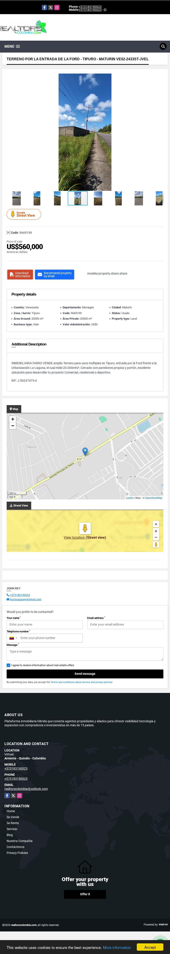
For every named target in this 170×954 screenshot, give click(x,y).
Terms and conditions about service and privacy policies (81, 682)
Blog (10, 835)
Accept (150, 947)
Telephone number (18, 631)
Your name (14, 618)
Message (13, 645)
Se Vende (13, 817)
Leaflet (129, 497)
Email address (96, 618)
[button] (159, 77)
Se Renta (13, 823)
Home (11, 811)
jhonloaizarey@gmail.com (25, 599)
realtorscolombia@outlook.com (26, 789)
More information (117, 947)
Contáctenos (15, 847)
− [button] (12, 426)
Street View (26, 214)
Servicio (12, 829)
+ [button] (12, 419)
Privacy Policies (17, 853)
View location (75, 537)
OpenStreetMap (153, 497)
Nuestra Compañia (20, 841)
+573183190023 (90, 6)
